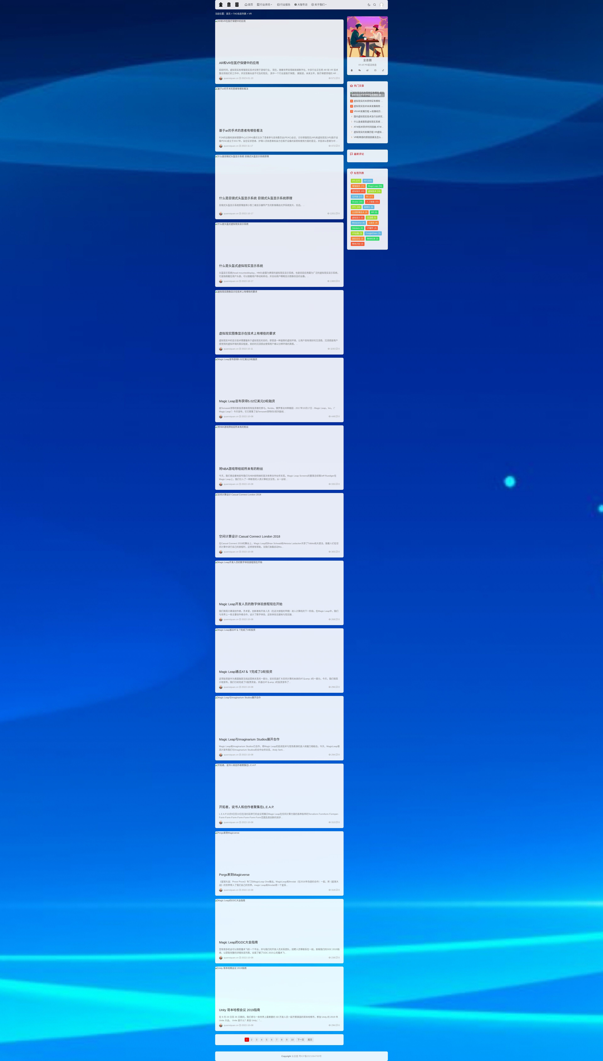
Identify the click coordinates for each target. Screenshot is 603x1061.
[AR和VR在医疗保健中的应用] (279, 38)
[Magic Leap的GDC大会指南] (279, 918)
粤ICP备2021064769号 (310, 1056)
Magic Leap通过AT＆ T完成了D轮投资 (245, 671)
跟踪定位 (357, 238)
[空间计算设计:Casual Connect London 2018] (279, 512)
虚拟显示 (357, 217)
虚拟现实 (358, 191)
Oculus (357, 202)
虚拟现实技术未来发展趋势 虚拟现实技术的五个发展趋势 (381, 106)
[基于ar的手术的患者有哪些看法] (279, 106)
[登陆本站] (381, 4)
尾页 (310, 1039)
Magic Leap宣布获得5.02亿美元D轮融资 (247, 401)
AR (368, 181)
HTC (356, 207)
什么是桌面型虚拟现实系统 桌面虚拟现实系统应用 (378, 121)
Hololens (357, 228)
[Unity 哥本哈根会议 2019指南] (279, 985)
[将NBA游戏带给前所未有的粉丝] (279, 444)
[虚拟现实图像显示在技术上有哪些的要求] (279, 309)
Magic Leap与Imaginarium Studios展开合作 (249, 739)
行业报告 (285, 4)
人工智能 (372, 202)
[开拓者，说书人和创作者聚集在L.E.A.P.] (279, 782)
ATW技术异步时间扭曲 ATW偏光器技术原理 (375, 127)
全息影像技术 (359, 212)
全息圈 (295, 1056)
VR (356, 181)
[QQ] (351, 70)
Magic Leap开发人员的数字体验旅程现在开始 (250, 604)
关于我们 (320, 4)
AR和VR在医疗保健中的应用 (239, 63)
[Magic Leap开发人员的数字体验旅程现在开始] (279, 579)
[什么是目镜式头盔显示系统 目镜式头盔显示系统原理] (279, 173)
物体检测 (372, 238)
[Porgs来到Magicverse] (279, 850)
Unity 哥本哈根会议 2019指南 (239, 1010)
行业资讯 (265, 4)
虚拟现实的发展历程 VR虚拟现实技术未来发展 (376, 132)
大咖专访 (302, 4)
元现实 (373, 223)
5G (369, 196)
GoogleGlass (373, 233)
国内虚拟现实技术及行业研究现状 (370, 116)
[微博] (367, 70)
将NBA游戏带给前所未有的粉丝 (241, 469)
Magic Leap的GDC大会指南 (238, 942)
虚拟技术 (374, 191)
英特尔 (368, 207)
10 (292, 1039)
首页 (250, 4)
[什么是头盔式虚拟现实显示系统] (279, 241)
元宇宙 (357, 196)
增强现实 (358, 186)
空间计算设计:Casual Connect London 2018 (249, 536)
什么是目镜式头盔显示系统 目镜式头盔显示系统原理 (255, 198)
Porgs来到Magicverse (234, 874)
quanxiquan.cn (231, 78)
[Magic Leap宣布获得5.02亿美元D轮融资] (279, 376)
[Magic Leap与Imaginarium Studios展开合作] (279, 715)
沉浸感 (371, 217)
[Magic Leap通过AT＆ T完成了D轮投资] (279, 647)
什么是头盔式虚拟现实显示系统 (241, 266)
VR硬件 (372, 228)
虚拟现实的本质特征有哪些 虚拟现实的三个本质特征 (379, 101)
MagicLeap (375, 186)
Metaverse (358, 223)
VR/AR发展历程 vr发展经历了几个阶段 (372, 111)
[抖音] (383, 70)
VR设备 (357, 233)
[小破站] (375, 70)
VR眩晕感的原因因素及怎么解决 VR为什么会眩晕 (378, 137)
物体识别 (357, 244)
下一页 (300, 1039)
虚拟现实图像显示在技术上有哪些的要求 (247, 333)
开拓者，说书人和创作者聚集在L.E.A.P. (246, 807)
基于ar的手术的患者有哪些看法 (241, 130)
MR (374, 212)
